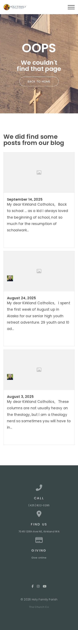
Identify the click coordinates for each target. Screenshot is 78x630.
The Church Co (39, 607)
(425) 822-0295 (39, 505)
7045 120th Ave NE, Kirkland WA (39, 531)
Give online (38, 558)
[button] (71, 7)
